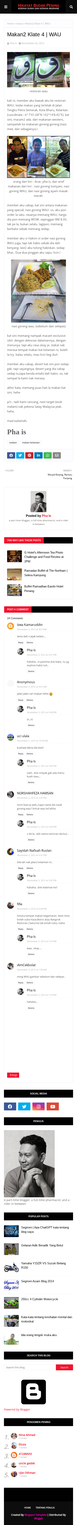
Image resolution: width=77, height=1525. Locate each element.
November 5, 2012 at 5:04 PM (41, 826)
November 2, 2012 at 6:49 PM (32, 908)
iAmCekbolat (26, 965)
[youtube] (53, 1106)
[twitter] (24, 1106)
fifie (19, 904)
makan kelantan (31, 442)
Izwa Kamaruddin (30, 624)
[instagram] (38, 1106)
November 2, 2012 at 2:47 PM (32, 797)
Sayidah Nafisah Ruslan (34, 850)
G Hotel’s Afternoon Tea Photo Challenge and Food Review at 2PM (44, 557)
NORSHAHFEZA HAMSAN (35, 793)
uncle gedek (27, 1463)
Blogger (38, 1518)
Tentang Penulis (45, 1507)
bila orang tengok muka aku (39, 1335)
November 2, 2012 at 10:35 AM (32, 740)
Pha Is (13, 43)
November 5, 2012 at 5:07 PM (41, 880)
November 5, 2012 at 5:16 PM (41, 941)
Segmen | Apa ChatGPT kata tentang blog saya (45, 1230)
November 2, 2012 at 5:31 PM (32, 855)
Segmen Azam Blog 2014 (37, 1281)
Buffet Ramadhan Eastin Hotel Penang (43, 589)
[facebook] (10, 1106)
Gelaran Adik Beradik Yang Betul (42, 1245)
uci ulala (23, 736)
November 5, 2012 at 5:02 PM (41, 765)
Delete (30, 642)
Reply (20, 642)
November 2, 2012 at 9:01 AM (32, 686)
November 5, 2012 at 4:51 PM (41, 654)
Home (10, 23)
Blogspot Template (35, 1515)
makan (19, 23)
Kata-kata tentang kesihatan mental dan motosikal (46, 1319)
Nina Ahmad (27, 1435)
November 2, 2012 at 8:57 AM (32, 629)
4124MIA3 (25, 1454)
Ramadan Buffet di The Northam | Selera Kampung (46, 573)
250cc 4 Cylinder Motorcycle (39, 1299)
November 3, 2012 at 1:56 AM (32, 969)
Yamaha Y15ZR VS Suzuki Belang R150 (43, 1265)
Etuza (22, 1444)
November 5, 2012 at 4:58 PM (41, 712)
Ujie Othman (27, 1473)
